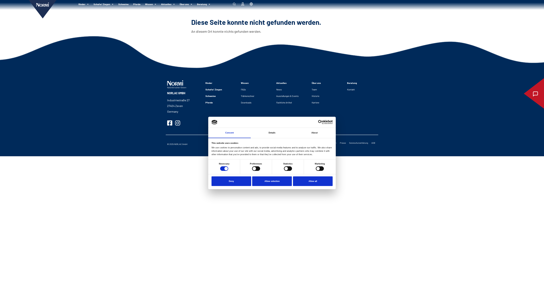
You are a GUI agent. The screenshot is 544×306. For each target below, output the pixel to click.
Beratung (202, 4)
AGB (373, 143)
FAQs (243, 89)
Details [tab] (272, 132)
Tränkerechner (247, 96)
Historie (315, 96)
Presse (343, 143)
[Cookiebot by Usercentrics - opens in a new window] (320, 122)
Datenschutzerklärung (358, 143)
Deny (231, 181)
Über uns (184, 4)
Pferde (137, 4)
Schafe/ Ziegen (102, 4)
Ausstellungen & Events (287, 96)
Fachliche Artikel (284, 102)
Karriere (315, 102)
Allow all (313, 181)
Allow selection (272, 181)
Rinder (81, 4)
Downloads (246, 102)
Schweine (123, 4)
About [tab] (314, 132)
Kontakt (351, 89)
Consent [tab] (229, 132)
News (279, 89)
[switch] (256, 168)
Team (314, 89)
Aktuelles (166, 4)
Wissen (149, 4)
